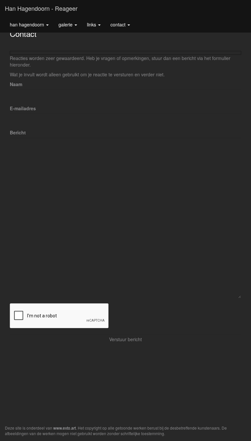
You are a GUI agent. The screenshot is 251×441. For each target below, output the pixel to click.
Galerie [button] (66, 24)
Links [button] (92, 24)
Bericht (18, 132)
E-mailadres (23, 108)
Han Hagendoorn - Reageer (41, 8)
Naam (16, 84)
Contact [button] (118, 24)
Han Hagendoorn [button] (27, 24)
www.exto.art (64, 428)
